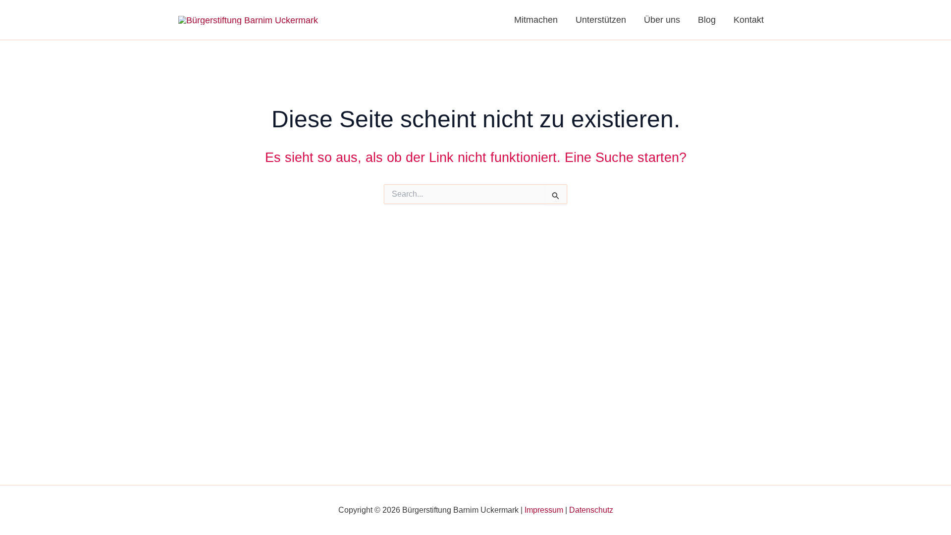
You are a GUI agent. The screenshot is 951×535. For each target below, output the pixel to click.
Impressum (544, 510)
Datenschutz (591, 510)
